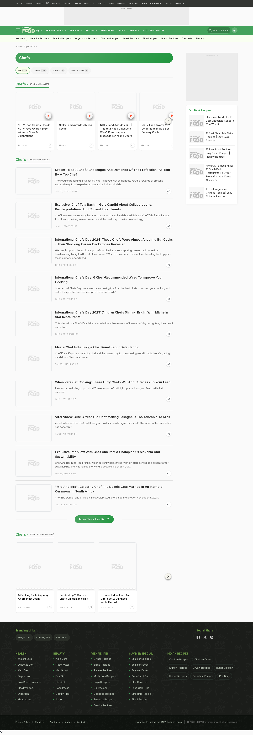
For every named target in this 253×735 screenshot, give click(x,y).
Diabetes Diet (25, 664)
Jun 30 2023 (107, 607)
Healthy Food (25, 687)
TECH (111, 3)
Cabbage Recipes (104, 693)
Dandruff (61, 682)
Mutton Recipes (178, 667)
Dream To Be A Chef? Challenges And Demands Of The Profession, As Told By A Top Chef (112, 172)
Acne (59, 699)
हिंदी (47, 3)
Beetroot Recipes (104, 699)
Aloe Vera (61, 658)
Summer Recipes (141, 658)
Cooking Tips (43, 637)
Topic (26, 46)
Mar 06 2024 (66, 607)
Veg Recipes (100, 653)
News (40, 70)
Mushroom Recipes (105, 676)
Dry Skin (60, 676)
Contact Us (82, 722)
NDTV (19, 3)
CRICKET (68, 3)
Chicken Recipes (110, 38)
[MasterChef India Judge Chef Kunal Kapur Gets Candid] (33, 358)
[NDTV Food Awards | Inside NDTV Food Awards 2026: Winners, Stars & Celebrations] (35, 106)
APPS (144, 3)
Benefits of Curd (141, 676)
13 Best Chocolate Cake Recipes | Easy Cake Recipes (219, 137)
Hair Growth (62, 670)
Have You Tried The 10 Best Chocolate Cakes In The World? (220, 121)
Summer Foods (140, 664)
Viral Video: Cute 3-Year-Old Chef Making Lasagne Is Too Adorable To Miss (112, 417)
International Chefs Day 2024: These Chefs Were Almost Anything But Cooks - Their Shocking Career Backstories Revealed (114, 242)
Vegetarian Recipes (86, 38)
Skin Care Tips (140, 682)
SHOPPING (133, 3)
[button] (168, 121)
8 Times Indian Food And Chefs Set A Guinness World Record (115, 599)
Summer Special (141, 653)
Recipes (90, 30)
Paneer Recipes (103, 670)
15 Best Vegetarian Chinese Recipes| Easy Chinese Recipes (219, 193)
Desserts (187, 38)
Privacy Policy (22, 722)
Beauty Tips (63, 693)
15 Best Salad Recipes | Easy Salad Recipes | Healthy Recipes (219, 153)
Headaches (24, 699)
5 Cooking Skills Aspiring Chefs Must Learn (33, 597)
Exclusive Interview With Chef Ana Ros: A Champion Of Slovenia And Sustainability (107, 454)
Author (68, 722)
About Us (39, 722)
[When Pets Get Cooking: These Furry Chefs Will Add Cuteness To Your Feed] (33, 393)
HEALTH (101, 3)
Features (75, 30)
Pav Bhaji (224, 676)
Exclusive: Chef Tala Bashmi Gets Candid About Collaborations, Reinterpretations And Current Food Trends (103, 207)
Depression (24, 676)
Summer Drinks (140, 670)
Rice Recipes (150, 38)
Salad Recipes (102, 664)
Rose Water (62, 664)
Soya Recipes (102, 682)
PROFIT (39, 3)
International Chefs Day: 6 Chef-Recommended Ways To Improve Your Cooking (109, 280)
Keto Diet (23, 670)
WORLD (29, 3)
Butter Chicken (224, 667)
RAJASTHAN (156, 3)
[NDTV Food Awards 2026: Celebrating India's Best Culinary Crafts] (158, 106)
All (22, 70)
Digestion (23, 693)
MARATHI (179, 3)
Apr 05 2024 (24, 607)
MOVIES (56, 3)
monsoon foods (55, 30)
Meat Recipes (131, 38)
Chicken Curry (202, 659)
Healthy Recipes (39, 38)
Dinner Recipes (102, 658)
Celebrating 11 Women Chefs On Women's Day (74, 597)
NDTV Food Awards (153, 30)
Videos (122, 30)
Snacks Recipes (62, 38)
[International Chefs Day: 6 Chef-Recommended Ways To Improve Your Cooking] (33, 288)
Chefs (34, 46)
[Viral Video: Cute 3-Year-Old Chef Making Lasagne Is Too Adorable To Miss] (33, 428)
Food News (62, 637)
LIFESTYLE (89, 3)
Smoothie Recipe (141, 693)
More (199, 38)
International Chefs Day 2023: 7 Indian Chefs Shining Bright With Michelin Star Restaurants (111, 315)
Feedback (55, 722)
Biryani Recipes (201, 667)
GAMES (121, 3)
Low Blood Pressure (29, 682)
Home (18, 46)
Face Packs (62, 687)
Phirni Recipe (139, 699)
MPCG (169, 3)
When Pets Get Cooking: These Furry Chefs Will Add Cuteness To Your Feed (113, 382)
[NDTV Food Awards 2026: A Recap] (76, 106)
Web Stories (107, 30)
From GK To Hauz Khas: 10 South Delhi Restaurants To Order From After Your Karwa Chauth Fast (219, 173)
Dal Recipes (100, 687)
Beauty (59, 653)
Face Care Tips (140, 687)
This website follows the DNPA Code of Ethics (158, 722)
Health (133, 30)
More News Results (91, 519)
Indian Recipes (177, 653)
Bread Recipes (169, 38)
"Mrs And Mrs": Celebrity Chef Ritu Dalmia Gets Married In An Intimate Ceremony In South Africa (108, 489)
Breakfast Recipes (203, 676)
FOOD (78, 3)
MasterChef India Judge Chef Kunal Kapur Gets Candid (97, 347)
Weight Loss (24, 637)
